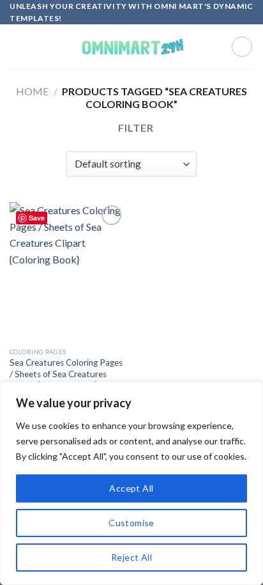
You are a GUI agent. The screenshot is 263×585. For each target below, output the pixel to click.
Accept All (131, 488)
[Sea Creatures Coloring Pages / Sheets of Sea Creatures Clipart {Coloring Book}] (67, 271)
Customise (131, 522)
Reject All (131, 557)
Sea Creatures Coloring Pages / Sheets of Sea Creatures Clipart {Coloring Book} (66, 373)
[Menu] (17, 47)
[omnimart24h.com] (131, 47)
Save (37, 217)
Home (32, 91)
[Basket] (242, 46)
